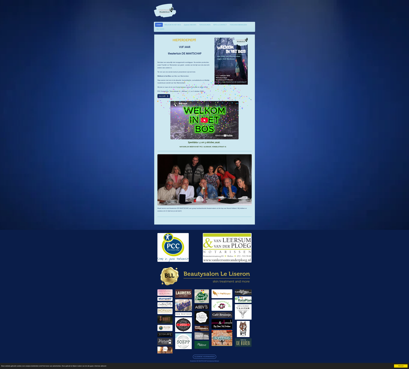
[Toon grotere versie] (173, 247)
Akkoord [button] (400, 366)
